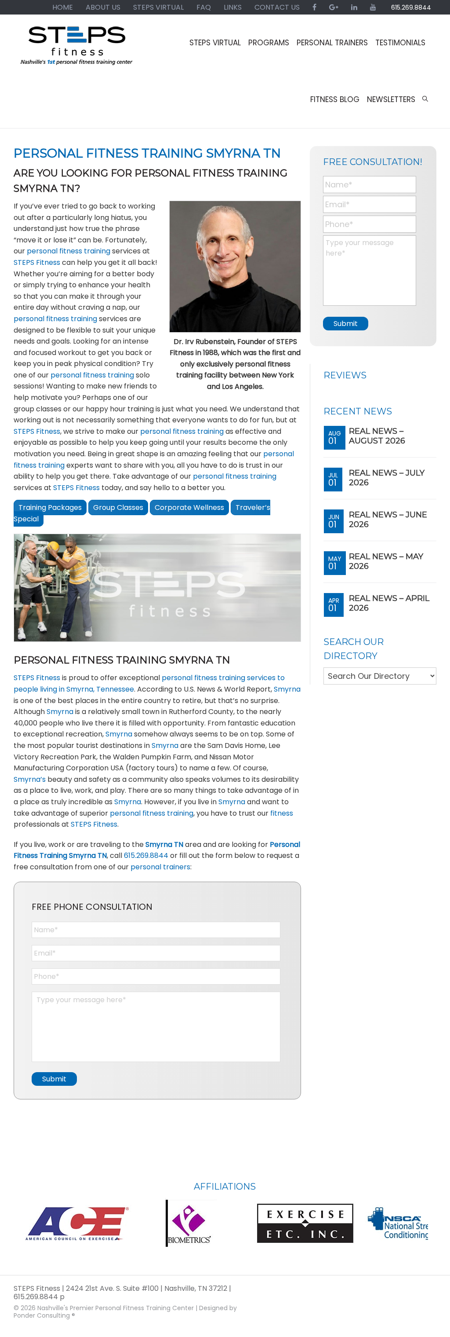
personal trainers (160, 867)
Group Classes (118, 507)
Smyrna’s (30, 779)
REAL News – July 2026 (387, 477)
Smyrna (287, 689)
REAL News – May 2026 (386, 561)
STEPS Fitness (77, 49)
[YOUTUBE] (373, 7)
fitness (281, 813)
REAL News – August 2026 (377, 436)
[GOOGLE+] (334, 7)
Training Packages (50, 507)
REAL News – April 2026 (389, 603)
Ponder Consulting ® (44, 1315)
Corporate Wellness (189, 507)
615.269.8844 (411, 7)
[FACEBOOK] (314, 7)
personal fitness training (68, 251)
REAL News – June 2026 (388, 519)
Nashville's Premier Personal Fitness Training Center (115, 1308)
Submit (54, 1079)
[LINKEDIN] (354, 7)
